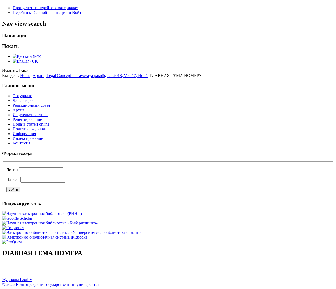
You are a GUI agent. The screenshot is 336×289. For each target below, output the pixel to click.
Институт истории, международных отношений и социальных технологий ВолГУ (153, 269)
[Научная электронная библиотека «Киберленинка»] (50, 223)
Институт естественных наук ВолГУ (87, 269)
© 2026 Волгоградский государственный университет (50, 284)
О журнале (22, 96)
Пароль (12, 179)
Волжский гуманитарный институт (21, 269)
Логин (12, 170)
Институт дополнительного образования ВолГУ (166, 269)
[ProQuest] (12, 242)
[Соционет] (13, 227)
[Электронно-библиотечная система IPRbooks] (44, 237)
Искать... (10, 70)
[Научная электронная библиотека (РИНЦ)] (42, 213)
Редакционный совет (31, 105)
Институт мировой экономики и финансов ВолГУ (113, 269)
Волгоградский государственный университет (8, 269)
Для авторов (24, 100)
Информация (24, 133)
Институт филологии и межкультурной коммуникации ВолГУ (126, 269)
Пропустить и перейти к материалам (45, 8)
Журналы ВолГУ (17, 279)
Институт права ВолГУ (139, 269)
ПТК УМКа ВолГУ (34, 269)
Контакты (21, 143)
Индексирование (28, 138)
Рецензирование (27, 119)
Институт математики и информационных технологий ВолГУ (48, 269)
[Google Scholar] (17, 218)
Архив (38, 75)
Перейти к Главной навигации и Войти (48, 12)
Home (25, 75)
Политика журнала (30, 129)
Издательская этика (30, 114)
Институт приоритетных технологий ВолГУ (74, 269)
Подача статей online (31, 124)
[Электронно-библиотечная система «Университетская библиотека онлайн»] (71, 232)
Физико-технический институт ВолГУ (61, 269)
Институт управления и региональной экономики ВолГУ (100, 269)
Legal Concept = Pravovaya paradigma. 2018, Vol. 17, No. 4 (97, 75)
